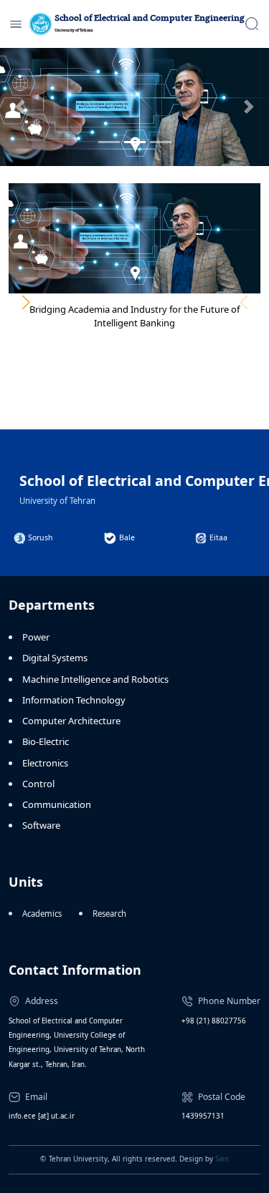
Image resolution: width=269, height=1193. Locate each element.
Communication (56, 804)
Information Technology (74, 699)
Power (35, 636)
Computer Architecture (71, 720)
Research (109, 913)
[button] (25, 302)
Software (41, 825)
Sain (222, 1159)
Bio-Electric (45, 741)
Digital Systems (55, 657)
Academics (42, 913)
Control (38, 783)
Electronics (45, 762)
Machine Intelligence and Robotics (95, 679)
